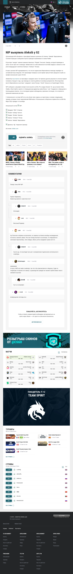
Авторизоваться (36, 322)
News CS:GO (6, 523)
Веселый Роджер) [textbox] (18, 223)
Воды (54, 542)
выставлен (16, 78)
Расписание (56, 545)
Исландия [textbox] (16, 211)
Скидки (5, 548)
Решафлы (39, 145)
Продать (5, 539)
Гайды (21, 542)
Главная (7, 7)
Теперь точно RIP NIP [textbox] (16, 184)
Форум (55, 536)
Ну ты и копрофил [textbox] (18, 285)
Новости (15, 7)
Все (59, 352)
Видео (54, 539)
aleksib (18, 145)
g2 (34, 145)
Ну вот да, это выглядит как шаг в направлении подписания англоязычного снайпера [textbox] (36, 253)
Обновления (23, 536)
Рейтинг (11, 528)
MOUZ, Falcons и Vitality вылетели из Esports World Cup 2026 (15, 163)
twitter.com (15, 128)
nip (13, 145)
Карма (5, 528)
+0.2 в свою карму (47, 138)
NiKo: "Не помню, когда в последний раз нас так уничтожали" (56, 163)
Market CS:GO (18, 523)
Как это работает (7, 542)
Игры (21, 545)
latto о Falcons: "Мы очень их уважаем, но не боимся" (36, 163)
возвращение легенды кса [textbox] (18, 297)
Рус (66, 466)
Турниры (30, 7)
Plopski (23, 145)
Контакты (18, 528)
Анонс (29, 145)
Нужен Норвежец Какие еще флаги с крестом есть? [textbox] (20, 198)
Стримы (22, 7)
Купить (5, 536)
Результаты (64, 352)
